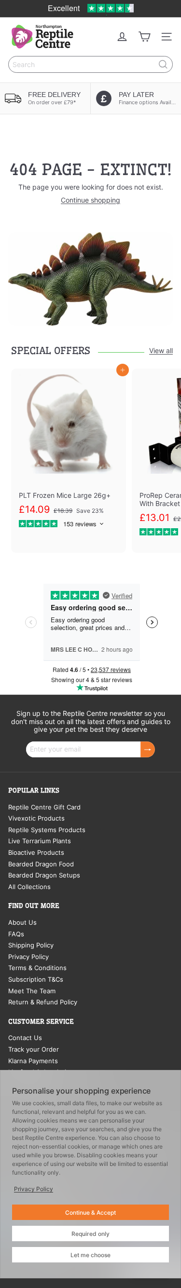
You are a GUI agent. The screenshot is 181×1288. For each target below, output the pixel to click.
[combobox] (90, 64)
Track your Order (33, 1049)
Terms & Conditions (37, 968)
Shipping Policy (31, 945)
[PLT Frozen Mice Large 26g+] (68, 453)
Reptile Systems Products (46, 830)
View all (161, 351)
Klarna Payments (33, 1061)
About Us (22, 922)
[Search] (163, 64)
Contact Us (25, 1037)
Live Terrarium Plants (39, 841)
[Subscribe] (147, 749)
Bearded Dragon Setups (44, 875)
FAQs (16, 934)
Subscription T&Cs (35, 979)
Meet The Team (32, 991)
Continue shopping (90, 200)
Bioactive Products (36, 852)
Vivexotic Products (36, 818)
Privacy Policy (28, 956)
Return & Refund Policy (42, 1002)
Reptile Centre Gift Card (44, 807)
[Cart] (144, 37)
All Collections (29, 887)
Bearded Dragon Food (41, 864)
